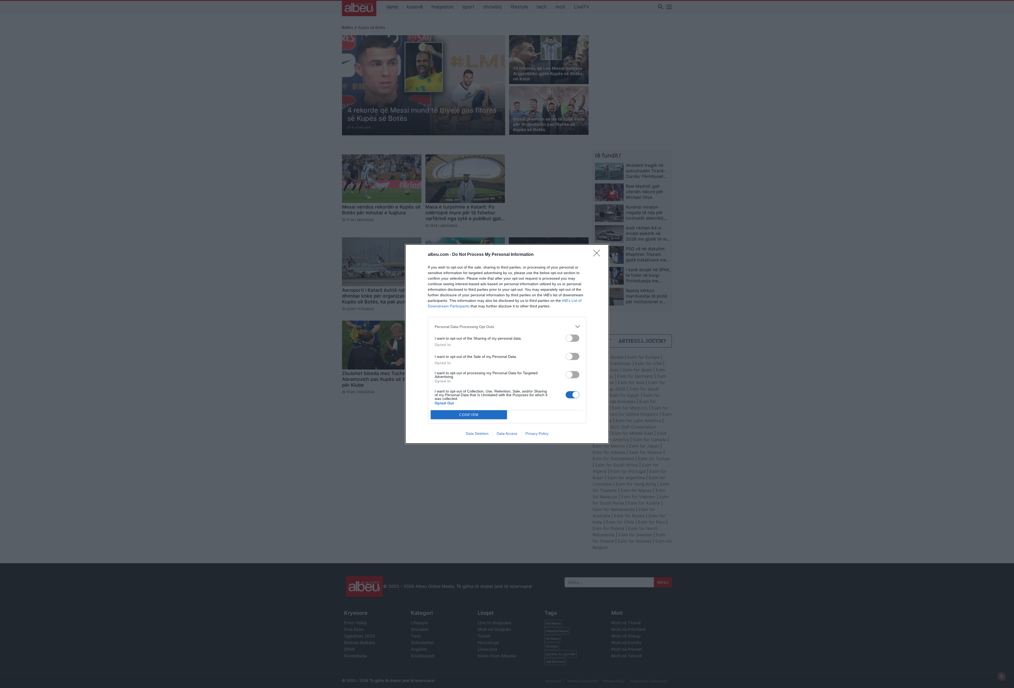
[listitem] (507, 326)
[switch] (572, 338)
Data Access (507, 433)
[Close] (598, 255)
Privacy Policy (536, 433)
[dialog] (507, 344)
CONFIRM (469, 415)
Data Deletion (477, 433)
